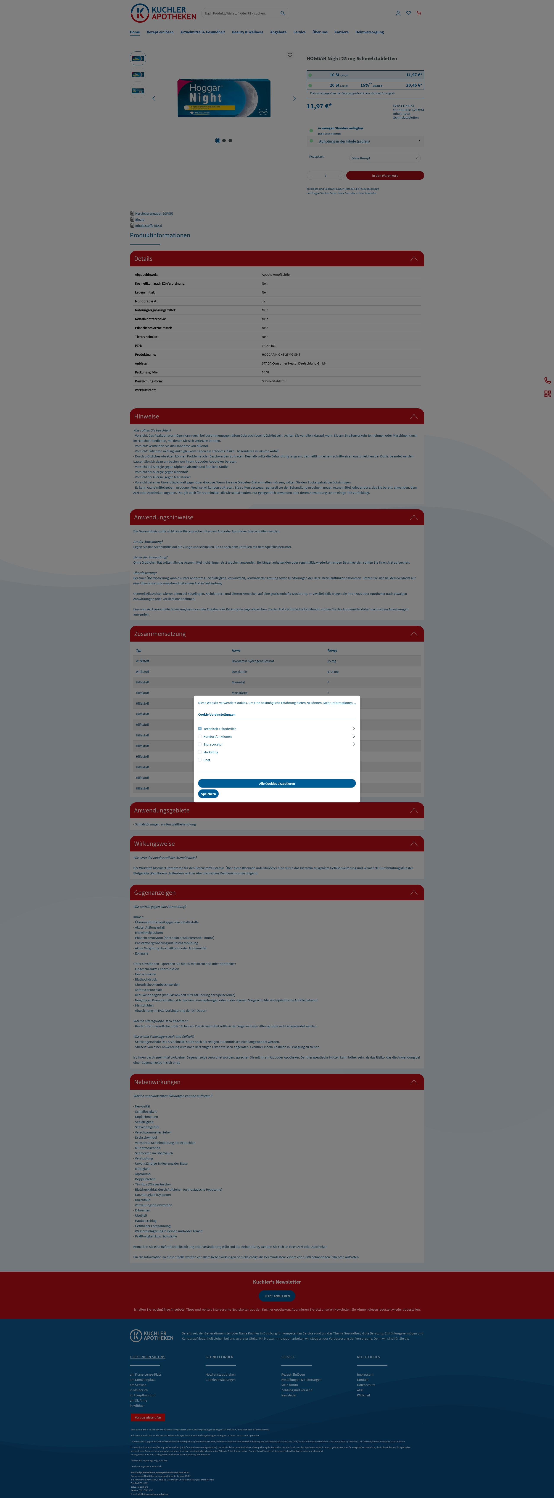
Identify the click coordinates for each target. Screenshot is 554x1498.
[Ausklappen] (354, 728)
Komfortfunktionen (217, 736)
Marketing (210, 752)
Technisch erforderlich (219, 728)
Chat (206, 760)
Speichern (208, 794)
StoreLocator (213, 744)
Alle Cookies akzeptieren (277, 783)
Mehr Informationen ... (339, 702)
